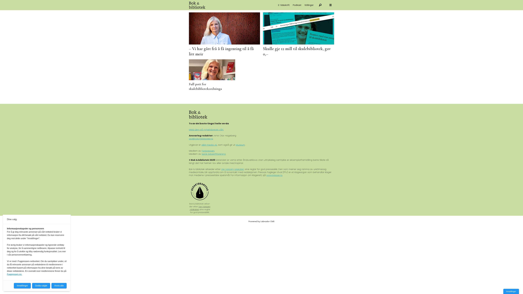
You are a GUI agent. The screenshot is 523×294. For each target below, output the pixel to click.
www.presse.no (274, 175)
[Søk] (320, 5)
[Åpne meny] (330, 5)
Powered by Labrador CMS (261, 221)
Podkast (297, 5)
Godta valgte (41, 285)
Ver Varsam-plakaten (232, 169)
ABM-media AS (209, 144)
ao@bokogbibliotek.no (201, 138)
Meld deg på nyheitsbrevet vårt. (206, 129)
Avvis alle (59, 285)
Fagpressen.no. (14, 274)
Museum (240, 144)
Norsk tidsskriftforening (214, 154)
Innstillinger (511, 291)
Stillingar (309, 5)
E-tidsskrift (284, 5)
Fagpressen (208, 150)
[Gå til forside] (219, 5)
